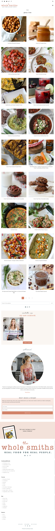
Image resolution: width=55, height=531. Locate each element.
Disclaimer (26, 524)
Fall (3, 514)
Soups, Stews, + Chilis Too (7, 490)
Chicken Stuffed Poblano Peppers (41, 229)
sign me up (27, 412)
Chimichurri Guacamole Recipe (14, 135)
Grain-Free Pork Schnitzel (41, 74)
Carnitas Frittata (14, 229)
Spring (4, 515)
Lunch (4, 485)
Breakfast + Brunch (6, 479)
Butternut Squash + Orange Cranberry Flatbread (13, 260)
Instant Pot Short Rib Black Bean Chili (41, 135)
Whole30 (4, 507)
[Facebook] (11, 1)
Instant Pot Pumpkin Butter (41, 43)
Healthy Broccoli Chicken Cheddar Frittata (14, 104)
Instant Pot (5, 467)
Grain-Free (5, 501)
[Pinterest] (4, 1)
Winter (4, 519)
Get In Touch (34, 524)
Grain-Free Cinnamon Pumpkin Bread (13, 166)
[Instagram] (2, 1)
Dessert (4, 482)
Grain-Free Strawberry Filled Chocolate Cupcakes (14, 198)
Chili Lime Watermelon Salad (13, 74)
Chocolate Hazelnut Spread (41, 291)
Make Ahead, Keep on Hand (8, 469)
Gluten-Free (5, 499)
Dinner (4, 483)
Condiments (5, 480)
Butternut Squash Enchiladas (41, 260)
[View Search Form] (53, 1)
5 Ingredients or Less (7, 464)
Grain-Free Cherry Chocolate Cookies (41, 198)
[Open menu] (53, 5)
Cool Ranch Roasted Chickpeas (14, 43)
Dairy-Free (5, 498)
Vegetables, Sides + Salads (8, 491)
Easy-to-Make (6, 466)
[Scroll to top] (52, 527)
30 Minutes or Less (6, 463)
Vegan (4, 504)
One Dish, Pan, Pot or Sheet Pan (9, 470)
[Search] (51, 303)
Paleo (4, 503)
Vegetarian (5, 506)
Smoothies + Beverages (7, 486)
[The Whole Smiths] (9, 5)
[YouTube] (7, 1)
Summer (4, 517)
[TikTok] (9, 1)
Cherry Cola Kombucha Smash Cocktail (41, 104)
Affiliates (20, 524)
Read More (27, 392)
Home (27, 9)
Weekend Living (6, 472)
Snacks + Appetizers (7, 488)
